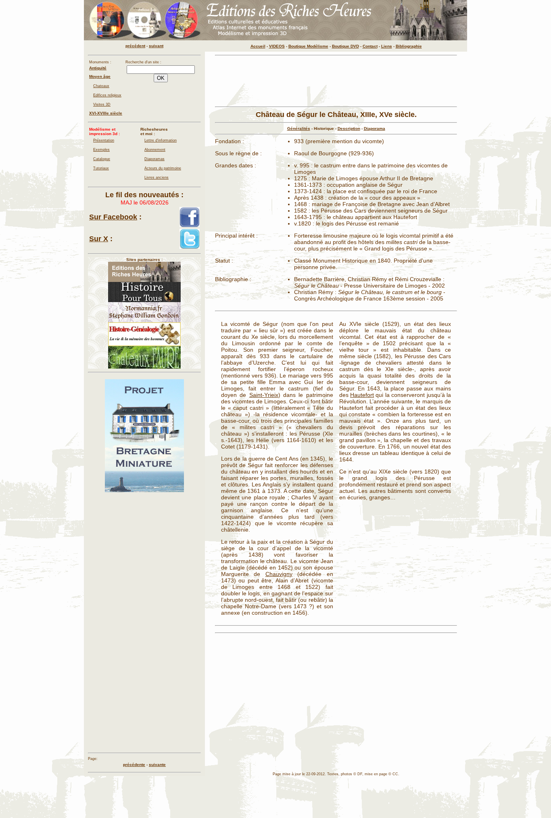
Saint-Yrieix (263, 395)
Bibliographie (409, 46)
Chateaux (101, 86)
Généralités (298, 128)
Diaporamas (154, 159)
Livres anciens (156, 177)
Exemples (101, 150)
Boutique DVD (345, 46)
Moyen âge (100, 76)
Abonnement (154, 150)
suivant (156, 46)
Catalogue (101, 159)
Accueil (257, 46)
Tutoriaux (101, 168)
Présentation (103, 140)
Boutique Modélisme (308, 46)
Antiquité (97, 68)
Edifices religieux (107, 95)
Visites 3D (102, 104)
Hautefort (362, 395)
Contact (370, 46)
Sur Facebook (113, 217)
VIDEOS (277, 46)
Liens (386, 46)
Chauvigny (278, 574)
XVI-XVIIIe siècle (105, 113)
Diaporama (374, 128)
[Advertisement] (336, 81)
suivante (157, 764)
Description (349, 128)
